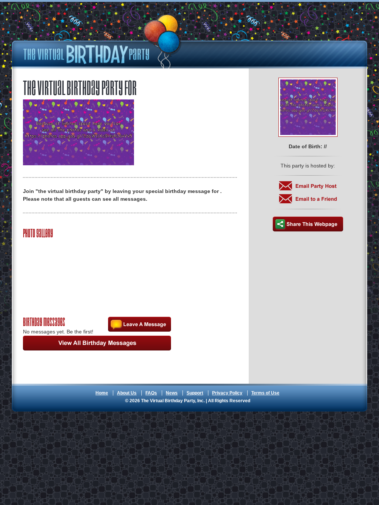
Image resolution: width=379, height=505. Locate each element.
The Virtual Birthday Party (102, 41)
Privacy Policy (227, 393)
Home (101, 393)
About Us (127, 393)
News (172, 393)
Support (195, 393)
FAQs (151, 393)
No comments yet (139, 324)
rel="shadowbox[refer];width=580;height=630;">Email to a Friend (308, 198)
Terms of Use (265, 393)
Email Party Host (308, 185)
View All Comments (97, 343)
